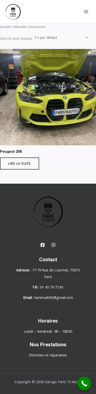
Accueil (5, 26)
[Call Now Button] (84, 383)
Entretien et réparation (48, 354)
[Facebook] (42, 245)
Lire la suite (19, 163)
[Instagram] (53, 245)
